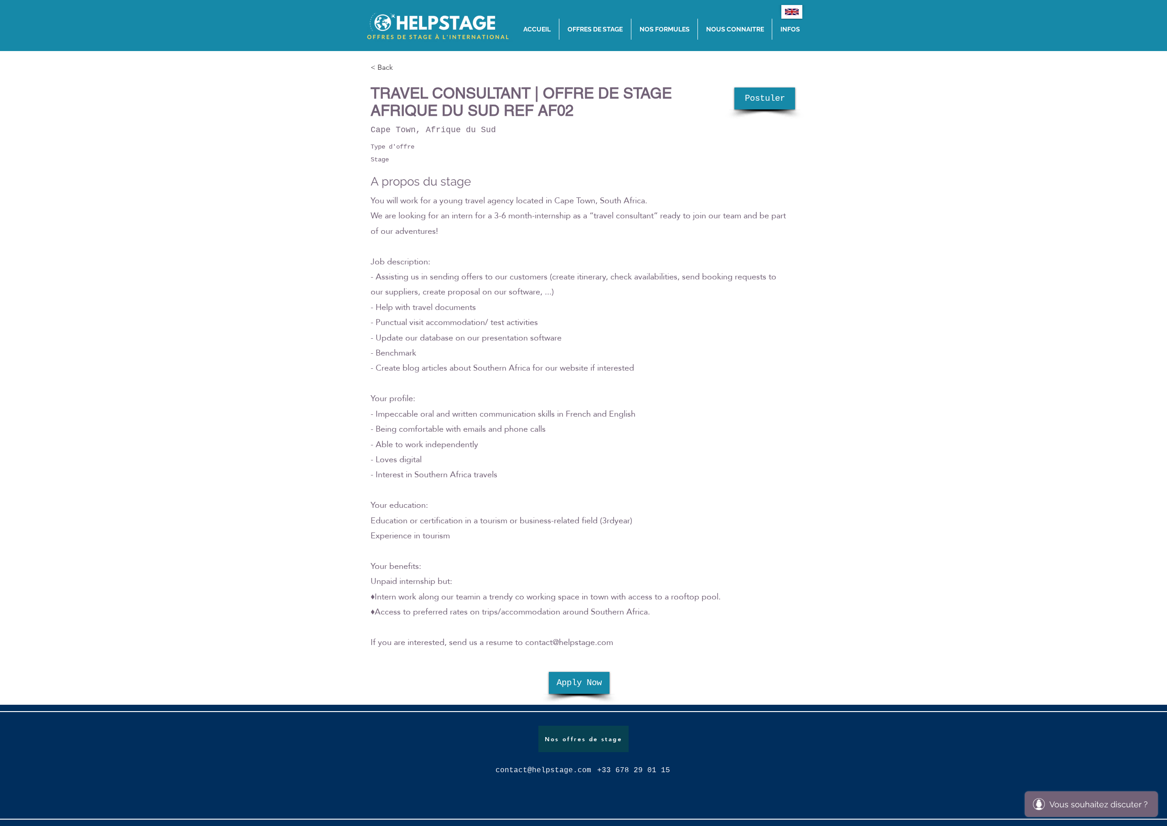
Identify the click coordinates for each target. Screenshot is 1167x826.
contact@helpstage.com (569, 642)
